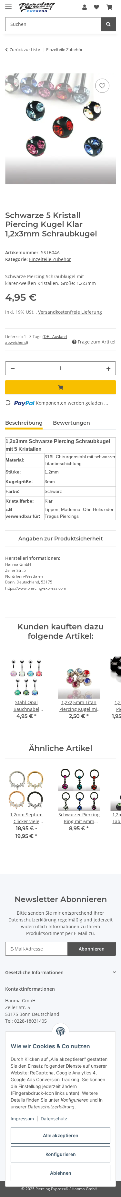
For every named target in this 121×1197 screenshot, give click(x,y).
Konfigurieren (60, 1154)
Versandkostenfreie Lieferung (70, 312)
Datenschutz (54, 1118)
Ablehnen (60, 1173)
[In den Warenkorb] (10, 69)
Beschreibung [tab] (24, 423)
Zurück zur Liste (25, 49)
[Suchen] (108, 24)
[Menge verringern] (12, 368)
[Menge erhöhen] (108, 368)
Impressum (22, 1118)
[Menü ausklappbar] (8, 4)
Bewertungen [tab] (71, 423)
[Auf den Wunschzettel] (102, 86)
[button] (84, 7)
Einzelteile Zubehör (50, 259)
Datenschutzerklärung (32, 920)
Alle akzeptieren (60, 1135)
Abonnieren (92, 949)
